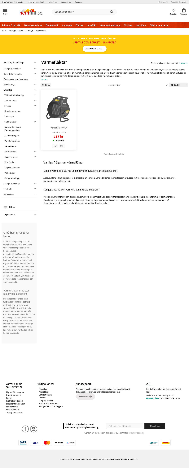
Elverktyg (183, 63)
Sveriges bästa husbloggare (51, 406)
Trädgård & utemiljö (11, 25)
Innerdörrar (141, 25)
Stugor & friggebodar (110, 25)
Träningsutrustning (159, 25)
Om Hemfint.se (45, 395)
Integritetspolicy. (136, 432)
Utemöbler (92, 25)
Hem (4, 31)
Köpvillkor (43, 389)
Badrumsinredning (33, 25)
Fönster (79, 25)
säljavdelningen (153, 398)
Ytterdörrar (67, 25)
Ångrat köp (43, 392)
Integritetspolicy (46, 400)
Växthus (128, 25)
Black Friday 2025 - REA (49, 403)
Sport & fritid (52, 25)
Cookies (42, 397)
